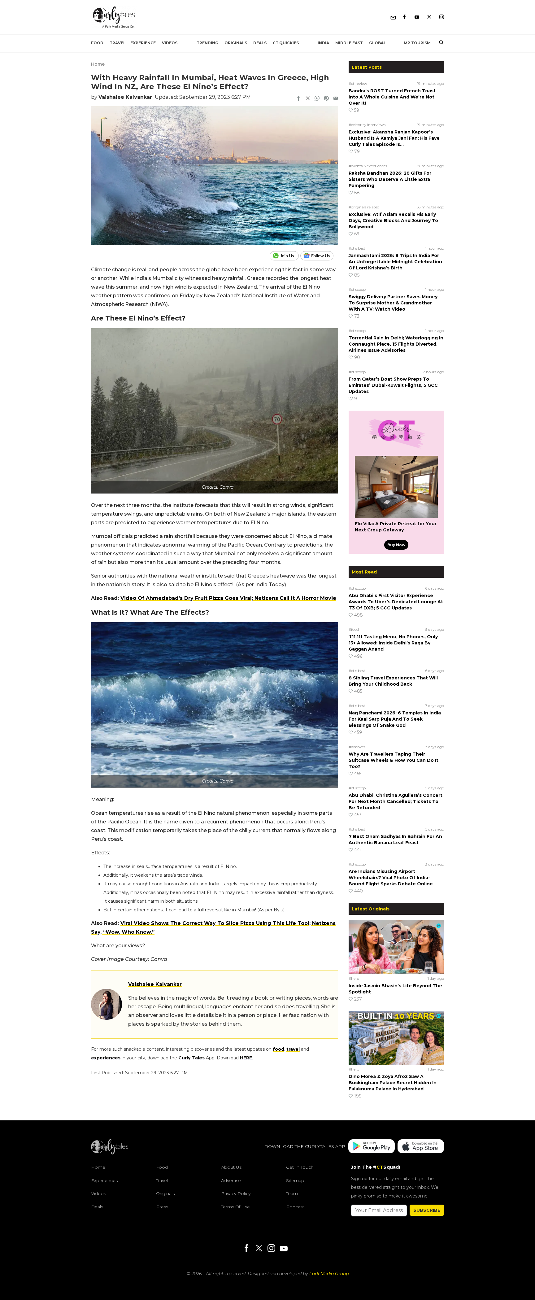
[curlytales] (109, 1153)
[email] (335, 99)
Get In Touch (300, 1167)
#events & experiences (368, 166)
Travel (118, 43)
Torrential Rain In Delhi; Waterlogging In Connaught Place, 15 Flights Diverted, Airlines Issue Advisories (396, 344)
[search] (439, 43)
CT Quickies (286, 43)
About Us (231, 1167)
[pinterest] (326, 99)
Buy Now (396, 545)
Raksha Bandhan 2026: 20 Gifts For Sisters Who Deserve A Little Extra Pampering (390, 179)
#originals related (364, 207)
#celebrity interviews (367, 124)
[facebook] (298, 99)
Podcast (295, 1207)
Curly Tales (191, 1058)
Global (377, 43)
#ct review (358, 83)
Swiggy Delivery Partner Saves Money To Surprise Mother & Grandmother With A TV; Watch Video (393, 303)
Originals (235, 43)
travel (293, 1049)
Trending (207, 43)
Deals (260, 43)
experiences (105, 1058)
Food (97, 43)
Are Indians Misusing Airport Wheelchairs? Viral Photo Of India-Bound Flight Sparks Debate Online (391, 878)
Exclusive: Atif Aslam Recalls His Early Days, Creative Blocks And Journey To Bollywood (393, 220)
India (323, 43)
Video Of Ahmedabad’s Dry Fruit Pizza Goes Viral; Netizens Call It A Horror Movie (228, 598)
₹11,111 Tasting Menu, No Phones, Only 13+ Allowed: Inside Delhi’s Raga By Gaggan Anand (393, 643)
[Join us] (285, 255)
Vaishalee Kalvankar (125, 97)
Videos (169, 43)
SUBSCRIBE (426, 1210)
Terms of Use (235, 1207)
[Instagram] (441, 17)
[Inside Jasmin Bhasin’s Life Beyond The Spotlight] (396, 947)
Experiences (104, 1180)
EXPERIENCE (143, 43)
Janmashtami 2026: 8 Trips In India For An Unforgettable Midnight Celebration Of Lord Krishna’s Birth (395, 262)
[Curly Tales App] (371, 1146)
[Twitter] (429, 17)
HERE (246, 1058)
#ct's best (357, 248)
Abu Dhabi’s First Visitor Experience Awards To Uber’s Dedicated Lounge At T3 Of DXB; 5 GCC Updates (396, 602)
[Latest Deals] (396, 448)
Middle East (349, 43)
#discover (357, 746)
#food (354, 629)
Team (292, 1193)
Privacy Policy (235, 1193)
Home (98, 64)
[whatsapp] (317, 99)
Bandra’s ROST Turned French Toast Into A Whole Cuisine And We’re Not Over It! (392, 97)
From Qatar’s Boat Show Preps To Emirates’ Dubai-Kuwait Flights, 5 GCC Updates (393, 385)
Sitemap (295, 1180)
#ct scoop (357, 289)
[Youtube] (417, 17)
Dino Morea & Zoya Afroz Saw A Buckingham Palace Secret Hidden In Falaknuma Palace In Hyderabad (393, 1083)
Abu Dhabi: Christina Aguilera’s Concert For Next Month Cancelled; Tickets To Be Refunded (395, 801)
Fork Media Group (329, 1273)
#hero (354, 978)
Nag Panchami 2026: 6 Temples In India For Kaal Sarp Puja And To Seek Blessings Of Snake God (395, 719)
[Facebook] (404, 17)
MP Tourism (417, 43)
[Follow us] (319, 255)
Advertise (231, 1180)
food (278, 1049)
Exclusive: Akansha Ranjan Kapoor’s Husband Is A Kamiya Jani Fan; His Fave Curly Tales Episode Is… (394, 138)
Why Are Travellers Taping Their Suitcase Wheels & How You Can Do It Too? (393, 760)
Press (162, 1207)
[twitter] (307, 99)
